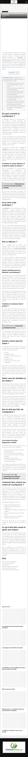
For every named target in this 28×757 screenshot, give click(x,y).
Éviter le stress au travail (8, 689)
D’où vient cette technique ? (8, 563)
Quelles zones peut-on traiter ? (9, 568)
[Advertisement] (14, 37)
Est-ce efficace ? (5, 565)
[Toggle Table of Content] (16, 73)
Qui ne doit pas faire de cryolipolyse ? (10, 569)
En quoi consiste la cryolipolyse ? (9, 561)
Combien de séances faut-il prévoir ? (10, 566)
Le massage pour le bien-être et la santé (12, 647)
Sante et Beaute (5, 11)
